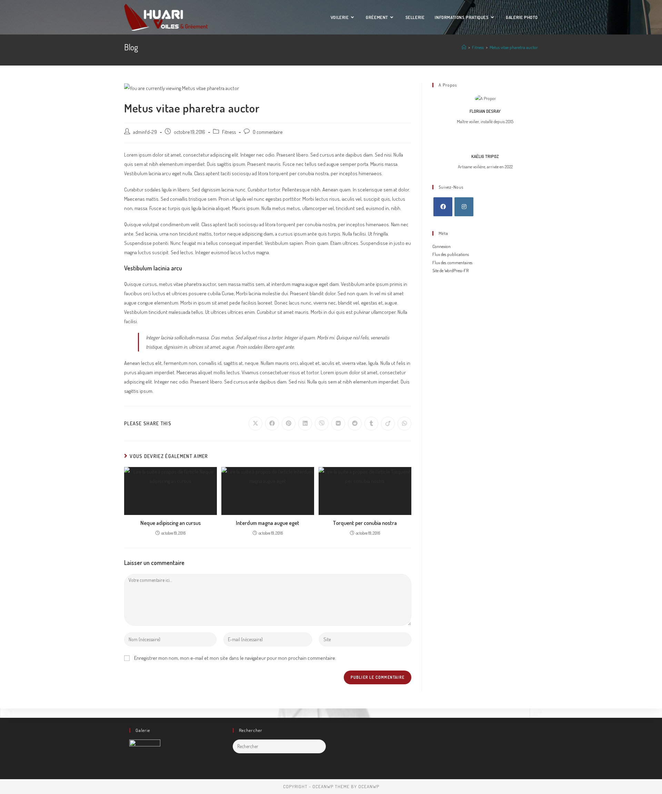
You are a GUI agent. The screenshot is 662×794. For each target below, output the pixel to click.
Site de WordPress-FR (450, 270)
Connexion (441, 246)
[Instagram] (463, 206)
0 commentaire (267, 132)
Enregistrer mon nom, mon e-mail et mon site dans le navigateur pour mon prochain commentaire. (235, 658)
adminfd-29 (145, 132)
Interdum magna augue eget (267, 522)
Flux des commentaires (452, 262)
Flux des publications (450, 254)
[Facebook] (442, 206)
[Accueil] (464, 47)
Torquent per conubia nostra (365, 522)
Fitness (229, 132)
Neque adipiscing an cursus (170, 522)
